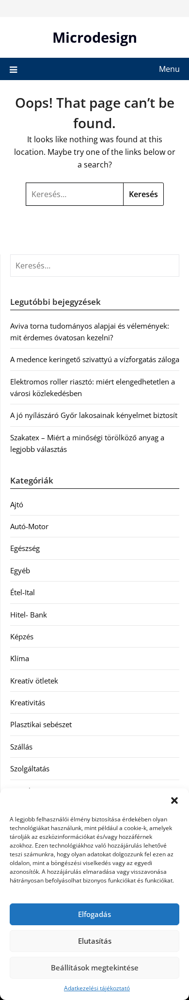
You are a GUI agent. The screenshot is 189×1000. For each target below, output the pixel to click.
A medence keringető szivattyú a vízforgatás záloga (94, 359)
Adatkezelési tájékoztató (97, 988)
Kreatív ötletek (34, 680)
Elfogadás (94, 914)
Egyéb (20, 570)
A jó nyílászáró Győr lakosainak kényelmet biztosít (93, 415)
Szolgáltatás (29, 768)
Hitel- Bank (28, 614)
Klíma (19, 658)
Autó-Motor (29, 526)
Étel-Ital (22, 592)
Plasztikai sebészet (41, 724)
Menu (169, 69)
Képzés (21, 636)
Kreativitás (27, 702)
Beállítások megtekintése (95, 967)
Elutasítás (94, 941)
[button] (174, 800)
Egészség (25, 548)
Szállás (21, 746)
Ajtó (16, 504)
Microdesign (94, 37)
